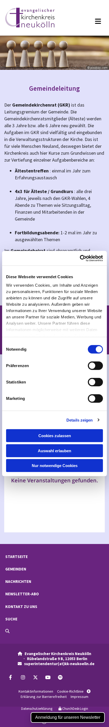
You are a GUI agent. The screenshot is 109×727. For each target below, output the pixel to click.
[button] (89, 21)
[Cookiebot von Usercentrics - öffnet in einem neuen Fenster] (80, 258)
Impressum (79, 696)
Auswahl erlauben (54, 450)
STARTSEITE (16, 556)
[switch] (95, 366)
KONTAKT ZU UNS (21, 606)
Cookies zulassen (54, 435)
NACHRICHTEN (18, 581)
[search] (7, 631)
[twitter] (35, 677)
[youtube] (47, 677)
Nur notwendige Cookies (55, 465)
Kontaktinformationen (36, 691)
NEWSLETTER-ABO (22, 593)
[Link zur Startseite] (36, 17)
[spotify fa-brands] (60, 677)
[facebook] (10, 677)
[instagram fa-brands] (23, 677)
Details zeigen (79, 420)
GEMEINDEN (15, 568)
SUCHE (11, 618)
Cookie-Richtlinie (70, 691)
